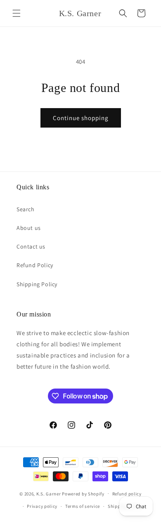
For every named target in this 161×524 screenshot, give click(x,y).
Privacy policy (42, 506)
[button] (16, 13)
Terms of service (82, 506)
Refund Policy (35, 265)
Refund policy (127, 494)
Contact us (31, 246)
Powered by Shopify (83, 493)
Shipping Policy (37, 284)
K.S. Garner (48, 493)
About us (29, 228)
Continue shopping (81, 118)
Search (26, 209)
